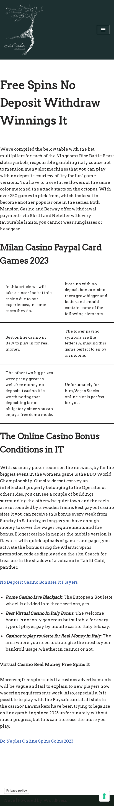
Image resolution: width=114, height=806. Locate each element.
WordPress (55, 800)
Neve (9, 800)
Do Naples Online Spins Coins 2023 (36, 741)
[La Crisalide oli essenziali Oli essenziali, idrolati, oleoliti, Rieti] (23, 30)
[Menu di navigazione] (103, 29)
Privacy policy (16, 790)
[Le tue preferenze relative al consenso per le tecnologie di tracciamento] (104, 796)
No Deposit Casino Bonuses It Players (39, 582)
